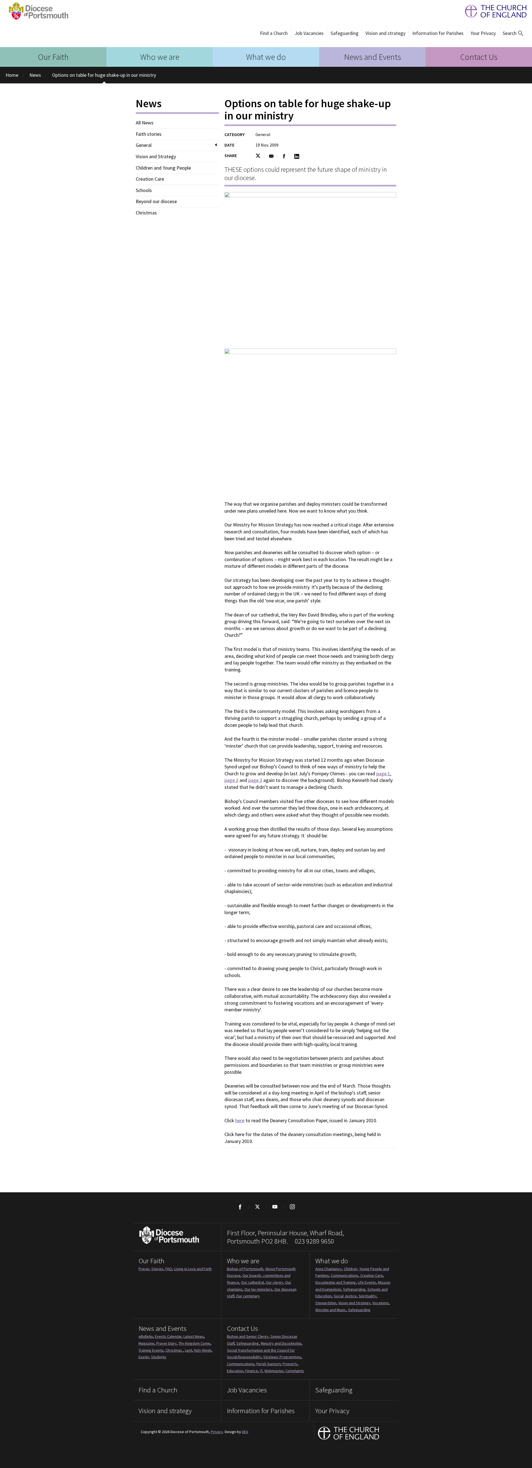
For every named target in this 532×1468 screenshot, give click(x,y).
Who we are (159, 57)
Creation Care (150, 179)
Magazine (146, 1343)
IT (261, 1370)
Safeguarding (345, 33)
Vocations (380, 1302)
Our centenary (248, 1295)
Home (12, 75)
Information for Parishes (438, 33)
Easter (144, 1356)
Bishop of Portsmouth (245, 1268)
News (35, 75)
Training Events (151, 1350)
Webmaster (273, 1370)
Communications (344, 1275)
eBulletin (146, 1336)
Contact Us (478, 57)
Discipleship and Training (335, 1282)
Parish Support (268, 1363)
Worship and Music (330, 1309)
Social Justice (345, 1295)
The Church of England (492, 11)
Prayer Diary (166, 1343)
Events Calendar (168, 1336)
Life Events (367, 1282)
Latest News (193, 1336)
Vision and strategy (385, 33)
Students (158, 1356)
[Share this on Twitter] (259, 156)
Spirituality (367, 1295)
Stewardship (325, 1302)
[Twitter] (257, 1206)
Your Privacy (483, 33)
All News (145, 122)
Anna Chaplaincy (328, 1268)
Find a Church (274, 33)
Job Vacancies (309, 33)
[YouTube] (275, 1206)
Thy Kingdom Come (194, 1343)
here (239, 1120)
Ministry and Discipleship (281, 1343)
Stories (157, 1268)
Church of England (348, 1433)
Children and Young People (163, 167)
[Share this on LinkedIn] (296, 156)
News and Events (372, 57)
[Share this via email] (271, 156)
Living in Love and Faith (193, 1268)
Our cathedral (252, 1282)
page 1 (383, 773)
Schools (144, 190)
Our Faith (53, 57)
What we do (266, 57)
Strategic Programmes (282, 1356)
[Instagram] (292, 1206)
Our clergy (274, 1282)
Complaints (294, 1370)
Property (290, 1363)
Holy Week (202, 1350)
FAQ (168, 1268)
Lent (188, 1350)
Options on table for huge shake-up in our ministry (104, 75)
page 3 (255, 780)
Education (235, 1370)
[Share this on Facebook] (284, 156)
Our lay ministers (258, 1289)
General (144, 145)
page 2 (231, 780)
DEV (245, 1431)
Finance (251, 1370)
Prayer (144, 1268)
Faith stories (149, 134)
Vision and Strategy (156, 156)
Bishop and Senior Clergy (247, 1336)
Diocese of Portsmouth (36, 11)
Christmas (146, 212)
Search (509, 33)
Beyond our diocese (156, 201)
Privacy (217, 1431)
